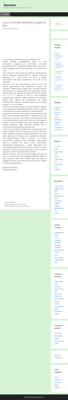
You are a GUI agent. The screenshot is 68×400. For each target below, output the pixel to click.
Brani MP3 (58, 333)
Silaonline (10, 5)
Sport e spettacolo (10, 202)
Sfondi (57, 338)
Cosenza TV (59, 380)
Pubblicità (58, 358)
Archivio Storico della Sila (59, 289)
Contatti (57, 355)
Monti (57, 149)
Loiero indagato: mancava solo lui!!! (15, 204)
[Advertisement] (25, 45)
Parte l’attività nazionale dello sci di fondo (17, 206)
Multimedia (58, 336)
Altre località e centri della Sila (59, 260)
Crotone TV (59, 382)
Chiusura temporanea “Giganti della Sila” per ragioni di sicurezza (59, 56)
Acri (56, 255)
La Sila (57, 146)
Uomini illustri (59, 299)
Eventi (57, 213)
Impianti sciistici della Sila (59, 208)
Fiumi (56, 157)
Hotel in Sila (59, 186)
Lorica (57, 237)
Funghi (57, 169)
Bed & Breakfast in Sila (59, 196)
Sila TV (57, 377)
